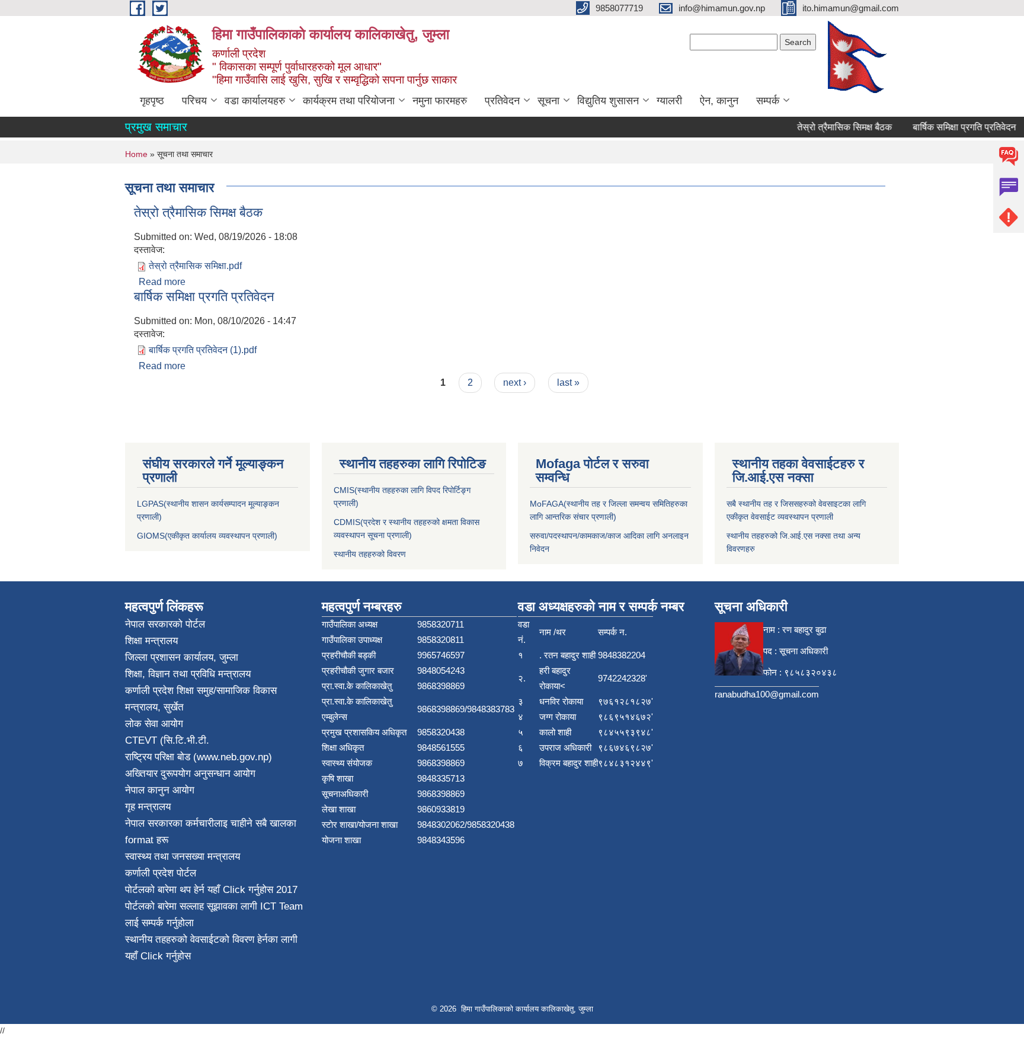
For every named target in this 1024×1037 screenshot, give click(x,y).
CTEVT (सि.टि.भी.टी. (167, 740)
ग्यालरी (669, 101)
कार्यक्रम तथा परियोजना (349, 101)
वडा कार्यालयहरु (255, 101)
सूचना (548, 101)
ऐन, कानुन (719, 101)
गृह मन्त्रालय (148, 806)
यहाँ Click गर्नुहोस (240, 889)
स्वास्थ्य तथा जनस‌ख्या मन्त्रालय (182, 856)
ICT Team (281, 906)
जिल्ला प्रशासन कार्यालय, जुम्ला (181, 657)
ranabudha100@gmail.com (767, 694)
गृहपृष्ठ (152, 101)
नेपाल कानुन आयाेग (159, 790)
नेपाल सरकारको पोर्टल (165, 624)
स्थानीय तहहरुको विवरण (370, 554)
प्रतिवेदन (502, 101)
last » (568, 382)
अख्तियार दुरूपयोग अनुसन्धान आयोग (190, 773)
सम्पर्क (767, 101)
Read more (162, 282)
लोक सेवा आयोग (154, 723)
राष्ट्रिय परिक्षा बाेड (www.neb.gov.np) (198, 757)
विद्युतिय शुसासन (608, 101)
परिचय (194, 101)
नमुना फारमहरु (439, 101)
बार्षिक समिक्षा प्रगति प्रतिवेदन (953, 127)
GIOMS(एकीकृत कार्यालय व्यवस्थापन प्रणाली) (207, 535)
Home (136, 154)
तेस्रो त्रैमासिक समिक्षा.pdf (195, 266)
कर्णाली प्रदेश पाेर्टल (160, 873)
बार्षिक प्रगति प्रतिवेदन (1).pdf (203, 350)
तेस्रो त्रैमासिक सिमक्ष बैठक (833, 127)
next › (514, 382)
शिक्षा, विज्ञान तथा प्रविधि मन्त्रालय (188, 674)
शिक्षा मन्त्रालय (151, 640)
